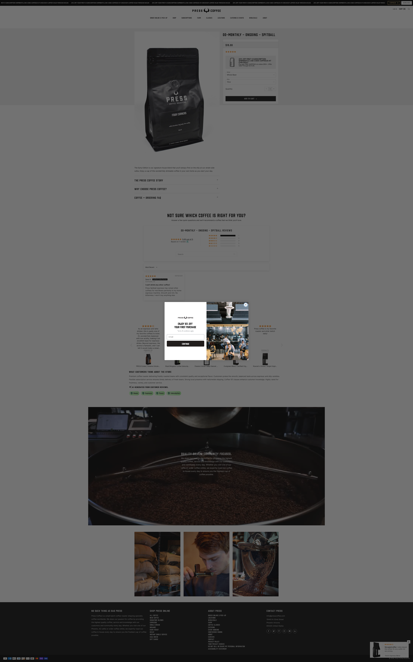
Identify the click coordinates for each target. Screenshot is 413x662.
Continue (185, 343)
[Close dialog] (246, 305)
